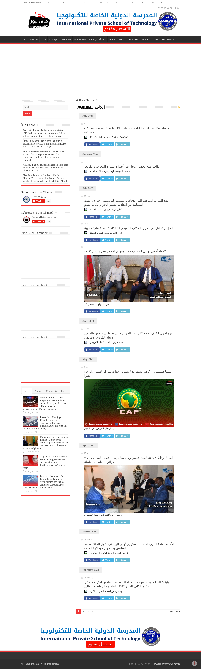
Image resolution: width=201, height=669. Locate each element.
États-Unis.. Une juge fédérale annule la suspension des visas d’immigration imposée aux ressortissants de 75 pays (44, 144)
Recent (27, 391)
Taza (64, 3)
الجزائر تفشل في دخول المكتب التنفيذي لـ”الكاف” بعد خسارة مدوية (128, 228)
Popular (38, 391)
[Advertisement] (100, 70)
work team (162, 3)
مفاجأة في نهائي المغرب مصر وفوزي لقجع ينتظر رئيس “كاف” (125, 251)
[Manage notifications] (194, 663)
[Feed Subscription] (179, 107)
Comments (51, 391)
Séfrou (126, 3)
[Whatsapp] (178, 8)
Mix (153, 3)
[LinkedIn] (165, 8)
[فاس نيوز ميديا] (39, 19)
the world (145, 3)
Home (82, 100)
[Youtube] (168, 8)
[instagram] (171, 8)
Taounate (82, 3)
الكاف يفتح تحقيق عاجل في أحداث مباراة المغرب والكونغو (122, 166)
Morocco (135, 3)
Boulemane (93, 3)
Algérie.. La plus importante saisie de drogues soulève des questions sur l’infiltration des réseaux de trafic (45, 167)
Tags (63, 391)
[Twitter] (161, 8)
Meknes (57, 3)
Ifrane (118, 3)
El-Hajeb (72, 3)
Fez (49, 3)
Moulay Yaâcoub (106, 3)
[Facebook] (159, 8)
